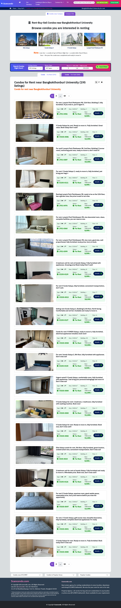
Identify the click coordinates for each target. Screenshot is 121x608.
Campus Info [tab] (70, 14)
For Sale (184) (72, 75)
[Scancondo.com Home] (19, 2)
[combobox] (84, 2)
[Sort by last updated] (101, 82)
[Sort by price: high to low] (99, 82)
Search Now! (103, 67)
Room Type (48, 65)
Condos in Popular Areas (54, 575)
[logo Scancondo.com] (9, 3)
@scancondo (20, 587)
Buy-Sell (21, 8)
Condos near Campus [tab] (55, 14)
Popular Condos (85, 575)
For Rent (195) (48, 75)
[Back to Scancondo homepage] (10, 8)
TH (67, 2)
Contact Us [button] (59, 2)
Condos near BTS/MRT (20, 575)
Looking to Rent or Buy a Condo (43, 3)
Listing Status (32, 65)
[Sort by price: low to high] (96, 82)
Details (97, 113)
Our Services (29, 3)
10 (65, 96)
